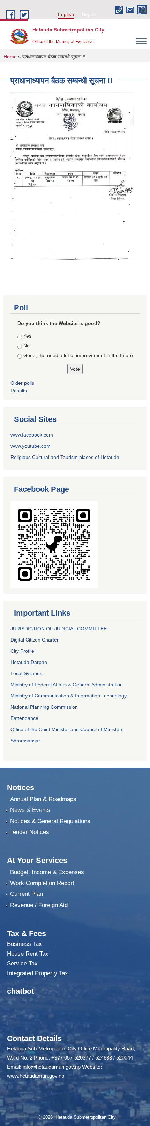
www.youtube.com (30, 446)
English (66, 14)
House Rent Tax (27, 953)
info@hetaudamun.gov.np (52, 1067)
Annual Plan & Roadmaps (43, 799)
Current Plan (26, 894)
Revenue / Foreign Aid (39, 905)
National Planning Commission (44, 707)
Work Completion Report (42, 883)
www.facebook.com (31, 435)
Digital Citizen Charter (34, 640)
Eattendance (24, 718)
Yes (27, 336)
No (26, 345)
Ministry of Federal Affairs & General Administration (66, 684)
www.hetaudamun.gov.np (35, 1076)
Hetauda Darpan (28, 662)
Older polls (22, 383)
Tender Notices (29, 832)
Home (10, 56)
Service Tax (22, 963)
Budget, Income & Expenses (47, 872)
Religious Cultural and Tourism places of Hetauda (64, 457)
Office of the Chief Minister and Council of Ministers (66, 729)
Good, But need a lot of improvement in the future (78, 355)
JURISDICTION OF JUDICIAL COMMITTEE (58, 628)
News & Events (30, 810)
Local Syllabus (26, 673)
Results (18, 391)
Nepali (89, 14)
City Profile (22, 651)
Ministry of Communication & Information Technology (68, 696)
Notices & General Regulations (50, 821)
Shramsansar (25, 740)
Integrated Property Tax (37, 973)
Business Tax (24, 944)
